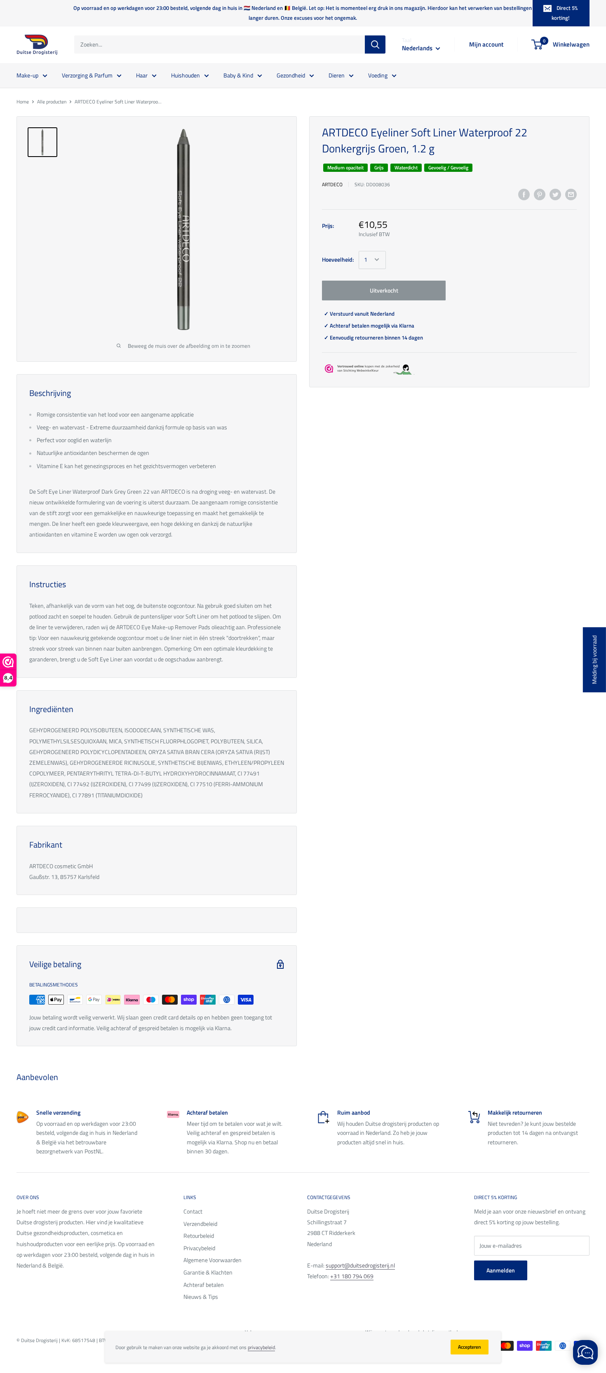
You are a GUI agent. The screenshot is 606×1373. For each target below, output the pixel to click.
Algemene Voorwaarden (212, 1260)
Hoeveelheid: (338, 259)
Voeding (378, 74)
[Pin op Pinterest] (539, 194)
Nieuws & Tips (200, 1296)
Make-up (27, 74)
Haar (142, 74)
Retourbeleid (198, 1235)
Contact (192, 1211)
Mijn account (486, 44)
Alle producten (51, 101)
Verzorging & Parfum (87, 74)
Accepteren (469, 1347)
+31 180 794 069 (351, 1276)
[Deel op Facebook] (524, 194)
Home (22, 101)
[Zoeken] (375, 44)
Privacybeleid (199, 1248)
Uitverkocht (384, 290)
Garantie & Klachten (208, 1272)
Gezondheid (291, 74)
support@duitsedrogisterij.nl (360, 1265)
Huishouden (185, 74)
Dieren (337, 74)
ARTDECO (332, 184)
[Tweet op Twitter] (555, 194)
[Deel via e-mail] (571, 194)
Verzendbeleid (200, 1223)
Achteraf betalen (203, 1284)
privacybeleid (261, 1347)
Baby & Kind (238, 74)
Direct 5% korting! (565, 13)
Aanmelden (500, 1270)
